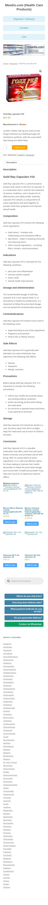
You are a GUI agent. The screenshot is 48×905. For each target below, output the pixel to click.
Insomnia (7, 801)
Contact (24, 27)
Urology (6, 874)
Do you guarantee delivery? (28, 618)
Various (6, 881)
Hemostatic (7, 781)
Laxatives (7, 807)
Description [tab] (11, 162)
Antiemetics (8, 679)
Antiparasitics (8, 695)
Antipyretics (8, 701)
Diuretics (6, 759)
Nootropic (7, 826)
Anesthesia (7, 647)
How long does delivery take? (27, 602)
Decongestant (8, 740)
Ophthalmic (8, 836)
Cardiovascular (9, 724)
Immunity (13, 63)
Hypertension (8, 794)
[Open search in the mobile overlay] (24, 581)
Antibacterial (8, 660)
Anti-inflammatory (10, 656)
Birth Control (8, 717)
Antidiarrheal (8, 676)
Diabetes (6, 749)
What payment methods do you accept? (26, 610)
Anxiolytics (7, 714)
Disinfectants (8, 756)
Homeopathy (8, 791)
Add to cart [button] (10, 522)
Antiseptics (7, 705)
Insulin (6, 804)
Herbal (6, 788)
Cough (5, 737)
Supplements (8, 871)
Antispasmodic (9, 708)
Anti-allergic (7, 653)
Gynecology (8, 778)
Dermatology (8, 746)
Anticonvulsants (9, 669)
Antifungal (7, 685)
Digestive (6, 753)
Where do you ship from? (29, 596)
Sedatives (7, 868)
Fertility (6, 772)
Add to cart (20, 147)
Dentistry (7, 743)
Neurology (7, 820)
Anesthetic (7, 650)
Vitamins (6, 887)
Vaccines (6, 877)
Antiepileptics (8, 682)
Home (5, 63)
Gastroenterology (10, 775)
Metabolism (8, 810)
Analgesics (7, 644)
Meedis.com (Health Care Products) (24, 7)
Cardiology (7, 721)
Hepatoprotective (10, 785)
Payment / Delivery (24, 19)
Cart (24, 36)
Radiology (7, 858)
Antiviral (6, 711)
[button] (40, 71)
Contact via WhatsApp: (30, 624)
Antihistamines (9, 688)
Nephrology (8, 817)
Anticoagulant (8, 666)
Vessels (6, 884)
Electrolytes (7, 765)
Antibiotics (7, 663)
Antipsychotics (9, 698)
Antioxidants (8, 692)
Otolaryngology (9, 845)
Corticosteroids (9, 733)
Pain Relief (7, 849)
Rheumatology (9, 865)
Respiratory (7, 861)
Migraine (6, 813)
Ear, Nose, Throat (10, 762)
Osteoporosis (8, 842)
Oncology (7, 833)
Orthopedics (8, 839)
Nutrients (7, 829)
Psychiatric (7, 855)
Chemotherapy (9, 727)
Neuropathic (8, 823)
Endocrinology (9, 769)
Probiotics (7, 852)
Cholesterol (7, 730)
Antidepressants (9, 672)
